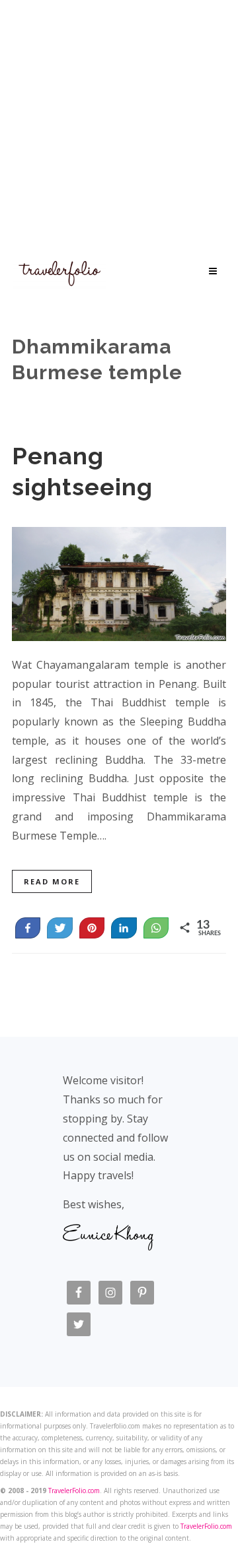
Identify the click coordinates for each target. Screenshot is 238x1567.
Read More (52, 881)
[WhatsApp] (156, 928)
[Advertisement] (119, 125)
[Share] (124, 928)
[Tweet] (59, 928)
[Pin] (92, 928)
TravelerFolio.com (74, 1490)
